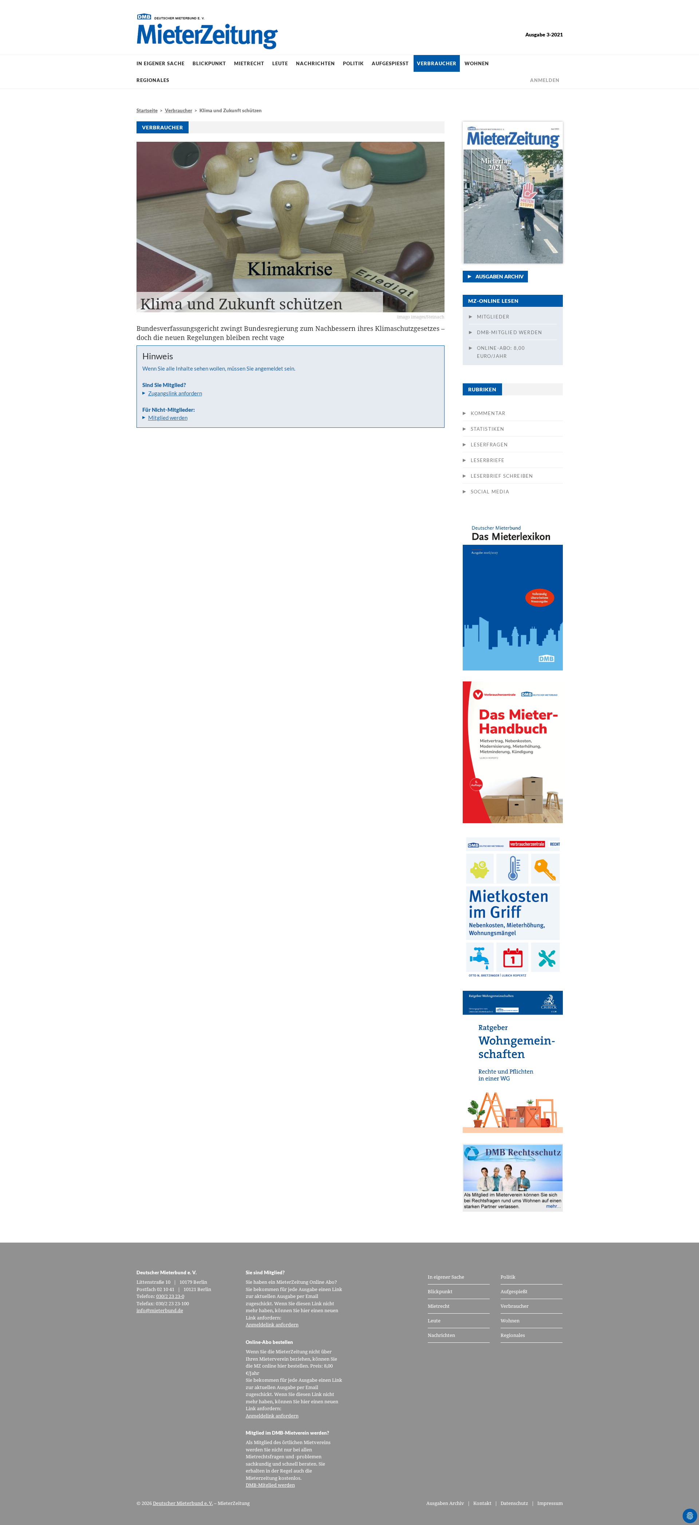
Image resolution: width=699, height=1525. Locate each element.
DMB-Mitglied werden (509, 332)
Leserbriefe (488, 460)
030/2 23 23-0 (170, 1296)
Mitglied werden (167, 417)
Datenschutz (514, 1503)
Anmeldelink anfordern (272, 1324)
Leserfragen (489, 444)
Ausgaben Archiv (499, 276)
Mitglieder (493, 317)
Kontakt (482, 1503)
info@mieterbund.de (160, 1310)
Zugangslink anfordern (175, 393)
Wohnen (477, 63)
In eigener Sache (161, 63)
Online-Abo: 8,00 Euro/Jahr (501, 352)
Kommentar (488, 413)
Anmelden (545, 80)
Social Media (490, 491)
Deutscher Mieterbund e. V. (183, 1503)
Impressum (550, 1503)
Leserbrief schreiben (502, 476)
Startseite (147, 110)
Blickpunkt (209, 63)
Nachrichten (315, 63)
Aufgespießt (390, 63)
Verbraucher (437, 63)
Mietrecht (249, 63)
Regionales (153, 80)
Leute (280, 63)
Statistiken (488, 429)
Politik (353, 63)
